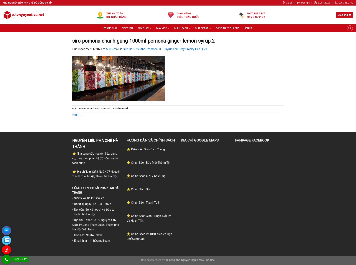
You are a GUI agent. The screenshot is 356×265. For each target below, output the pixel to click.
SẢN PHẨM (143, 28)
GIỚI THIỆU (127, 28)
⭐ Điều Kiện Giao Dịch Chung (146, 149)
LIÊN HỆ (248, 28)
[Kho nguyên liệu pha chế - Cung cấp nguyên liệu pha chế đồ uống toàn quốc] (24, 15)
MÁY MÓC (161, 28)
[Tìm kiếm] (350, 28)
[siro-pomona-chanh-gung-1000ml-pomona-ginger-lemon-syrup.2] (118, 78)
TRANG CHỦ (110, 28)
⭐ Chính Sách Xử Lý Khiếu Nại (146, 176)
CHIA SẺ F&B (202, 28)
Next (77, 115)
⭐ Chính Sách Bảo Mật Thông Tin (148, 162)
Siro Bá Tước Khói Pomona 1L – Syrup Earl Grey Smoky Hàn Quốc (165, 49)
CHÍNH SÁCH (181, 28)
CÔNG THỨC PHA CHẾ (227, 28)
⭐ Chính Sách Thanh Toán (143, 202)
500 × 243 (112, 49)
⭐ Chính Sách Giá (138, 189)
